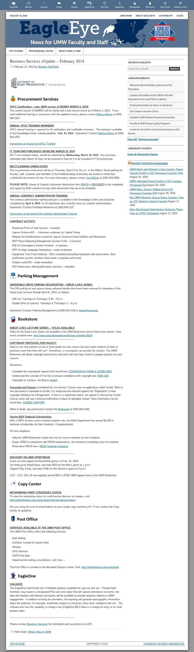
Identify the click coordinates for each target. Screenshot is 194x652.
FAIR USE (103, 375)
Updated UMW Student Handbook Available (152, 117)
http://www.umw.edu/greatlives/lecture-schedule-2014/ (63, 335)
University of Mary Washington (164, 644)
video (54, 380)
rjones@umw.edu (88, 310)
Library (74, 7)
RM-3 (85, 184)
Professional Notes (41, 51)
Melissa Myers (104, 114)
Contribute (166, 16)
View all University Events (142, 154)
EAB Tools (165, 7)
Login (179, 16)
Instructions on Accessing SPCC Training (32, 143)
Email (59, 7)
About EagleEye (145, 16)
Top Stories (16, 51)
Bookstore (63, 409)
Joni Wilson (92, 177)
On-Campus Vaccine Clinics (144, 111)
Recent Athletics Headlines (149, 163)
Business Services (37, 624)
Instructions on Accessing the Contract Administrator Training (43, 213)
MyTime (104, 7)
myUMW (13, 7)
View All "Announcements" (143, 139)
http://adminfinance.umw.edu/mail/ (100, 567)
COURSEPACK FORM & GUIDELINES (90, 371)
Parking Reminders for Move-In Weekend (151, 105)
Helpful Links (180, 7)
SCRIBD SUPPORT (34, 402)
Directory (150, 7)
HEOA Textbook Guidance (53, 446)
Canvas (44, 7)
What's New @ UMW (39, 631)
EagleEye (101, 35)
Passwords (135, 7)
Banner (28, 7)
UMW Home (126, 16)
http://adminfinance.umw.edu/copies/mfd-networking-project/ (43, 500)
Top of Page (17, 644)
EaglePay (119, 7)
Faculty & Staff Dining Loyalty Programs (150, 123)
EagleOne (89, 7)
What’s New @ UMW (70, 51)
